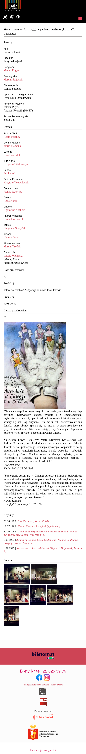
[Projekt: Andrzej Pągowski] (35, 407)
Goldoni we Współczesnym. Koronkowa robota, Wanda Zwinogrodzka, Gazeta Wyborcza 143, (40, 533)
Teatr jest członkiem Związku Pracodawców (43, 684)
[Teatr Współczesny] (35, 6)
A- (11, 17)
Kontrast (18, 17)
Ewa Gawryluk (12, 155)
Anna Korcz (10, 200)
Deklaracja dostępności (43, 750)
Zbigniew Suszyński (15, 228)
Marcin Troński (12, 246)
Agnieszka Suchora (14, 209)
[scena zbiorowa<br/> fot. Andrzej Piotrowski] (44, 583)
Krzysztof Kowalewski (16, 182)
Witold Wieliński (13, 255)
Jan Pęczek (10, 173)
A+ (5, 17)
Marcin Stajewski (13, 79)
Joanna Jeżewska (13, 191)
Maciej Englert (12, 70)
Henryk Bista (11, 237)
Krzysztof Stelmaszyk (16, 164)
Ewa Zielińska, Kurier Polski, (34, 521)
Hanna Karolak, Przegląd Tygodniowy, (39, 526)
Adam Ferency (12, 136)
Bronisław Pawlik (14, 219)
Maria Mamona (12, 145)
